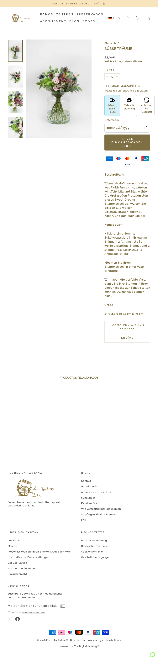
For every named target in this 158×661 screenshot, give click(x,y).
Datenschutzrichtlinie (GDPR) (33, 612)
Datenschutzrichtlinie (94, 546)
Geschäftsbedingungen (95, 557)
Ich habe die (28, 612)
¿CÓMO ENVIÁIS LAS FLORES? (127, 327)
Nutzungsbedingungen (22, 568)
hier (107, 296)
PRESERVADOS (89, 14)
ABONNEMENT (53, 21)
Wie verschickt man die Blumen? (101, 508)
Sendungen (88, 497)
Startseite (110, 43)
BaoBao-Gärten (17, 562)
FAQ (83, 520)
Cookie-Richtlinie (92, 551)
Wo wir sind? (89, 486)
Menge (109, 69)
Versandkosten (134, 61)
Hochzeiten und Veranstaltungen (28, 557)
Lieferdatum (112, 120)
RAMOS (46, 14)
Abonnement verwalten (96, 492)
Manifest (13, 546)
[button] (115, 18)
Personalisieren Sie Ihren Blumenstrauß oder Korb (39, 551)
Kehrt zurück (89, 503)
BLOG (74, 21)
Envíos (127, 337)
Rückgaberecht (17, 574)
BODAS (88, 21)
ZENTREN (65, 14)
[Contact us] (152, 654)
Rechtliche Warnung (94, 540)
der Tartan (14, 540)
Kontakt (86, 480)
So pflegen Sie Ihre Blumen (98, 514)
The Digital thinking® (86, 646)
